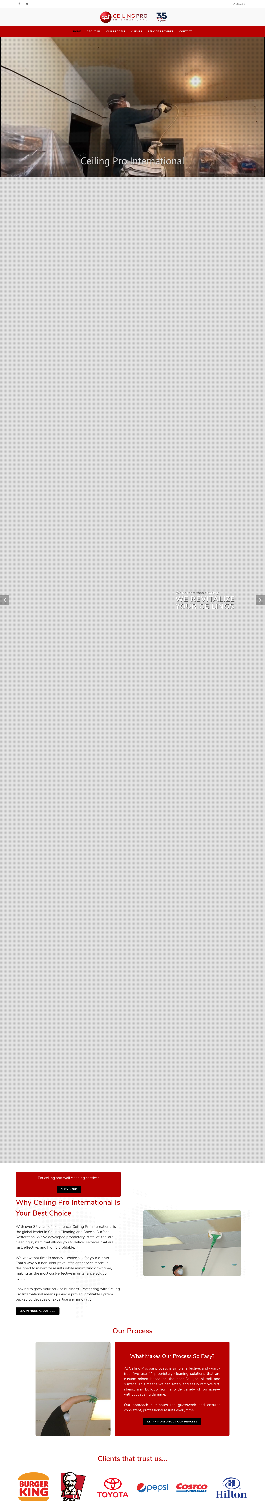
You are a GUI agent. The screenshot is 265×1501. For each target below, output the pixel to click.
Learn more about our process (172, 1421)
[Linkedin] (26, 4)
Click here (69, 1189)
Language (239, 4)
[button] (4, 600)
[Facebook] (19, 4)
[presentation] (252, 1488)
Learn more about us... (38, 1311)
